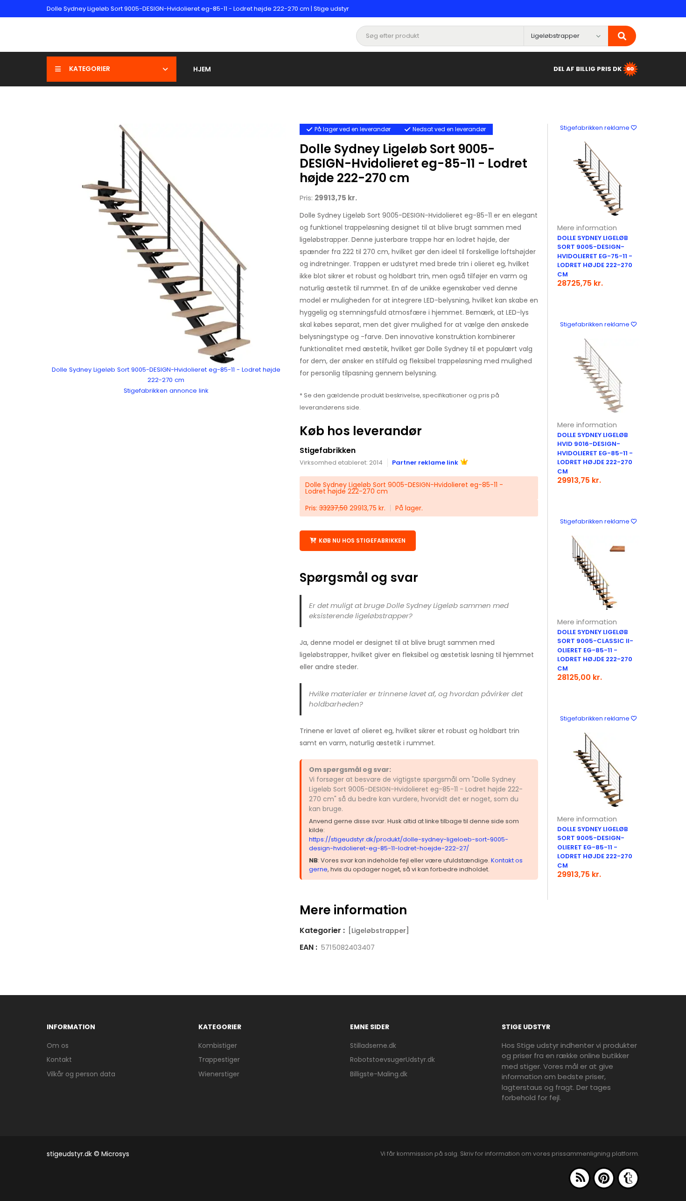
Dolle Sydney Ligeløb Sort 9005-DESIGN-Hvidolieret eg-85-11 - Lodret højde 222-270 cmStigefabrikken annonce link (166, 380)
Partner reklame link (425, 462)
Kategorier (89, 68)
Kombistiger (217, 1045)
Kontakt (59, 1059)
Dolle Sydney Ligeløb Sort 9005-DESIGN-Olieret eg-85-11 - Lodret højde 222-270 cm (594, 847)
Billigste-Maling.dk (378, 1074)
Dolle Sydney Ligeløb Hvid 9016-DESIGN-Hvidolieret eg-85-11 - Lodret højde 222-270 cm (595, 453)
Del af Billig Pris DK (587, 68)
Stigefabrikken (328, 450)
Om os (58, 1045)
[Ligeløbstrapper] (378, 930)
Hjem (202, 69)
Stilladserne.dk (373, 1045)
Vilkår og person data (81, 1074)
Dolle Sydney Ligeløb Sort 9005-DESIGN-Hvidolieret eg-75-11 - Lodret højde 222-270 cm (594, 256)
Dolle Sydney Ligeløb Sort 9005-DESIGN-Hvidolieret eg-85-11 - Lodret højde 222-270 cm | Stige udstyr (198, 8)
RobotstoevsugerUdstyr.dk (392, 1059)
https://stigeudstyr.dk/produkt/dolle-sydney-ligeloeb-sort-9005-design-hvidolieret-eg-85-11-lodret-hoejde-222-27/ (408, 844)
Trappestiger (219, 1059)
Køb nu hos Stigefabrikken (362, 540)
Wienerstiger (218, 1074)
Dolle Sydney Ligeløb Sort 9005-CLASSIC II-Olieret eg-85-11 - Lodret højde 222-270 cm (595, 650)
